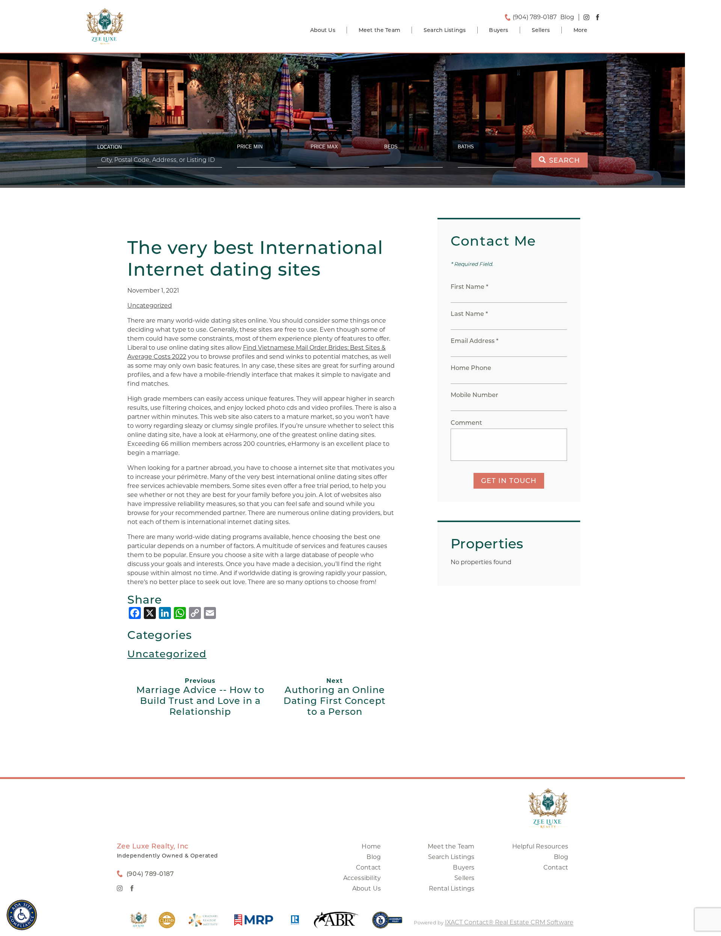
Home (371, 846)
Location (109, 147)
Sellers (541, 30)
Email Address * (474, 340)
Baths (466, 146)
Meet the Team (379, 30)
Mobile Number (474, 395)
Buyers (498, 30)
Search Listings (445, 30)
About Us (322, 30)
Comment (466, 422)
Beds (391, 146)
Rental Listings (452, 888)
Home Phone (471, 367)
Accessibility (362, 878)
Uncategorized (149, 305)
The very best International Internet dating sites (255, 258)
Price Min (249, 146)
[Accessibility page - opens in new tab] (387, 923)
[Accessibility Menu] (22, 915)
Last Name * (469, 313)
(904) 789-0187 (535, 17)
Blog (374, 857)
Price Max (324, 146)
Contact (368, 867)
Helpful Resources (540, 846)
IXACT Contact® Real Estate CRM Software (509, 922)
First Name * (469, 286)
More (580, 30)
